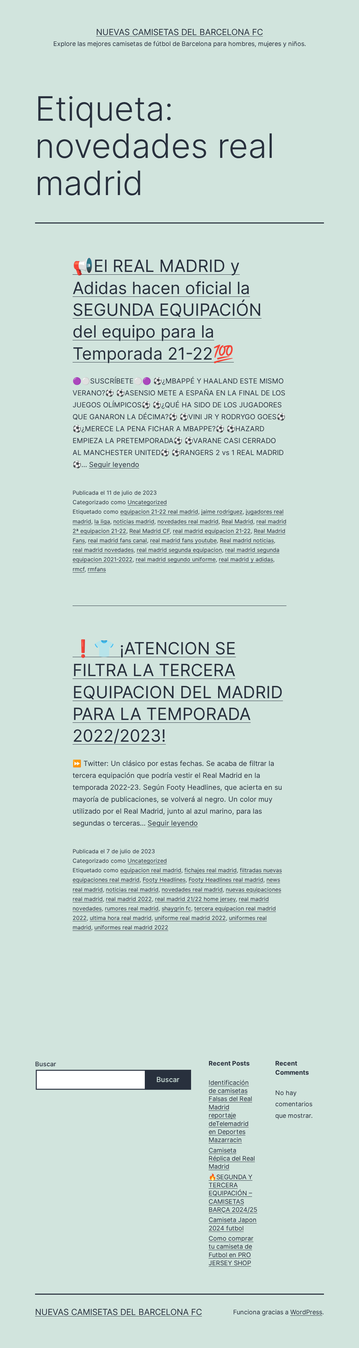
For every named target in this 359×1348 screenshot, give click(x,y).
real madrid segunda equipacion (179, 549)
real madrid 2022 (129, 898)
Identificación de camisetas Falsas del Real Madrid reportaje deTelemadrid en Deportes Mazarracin (230, 1111)
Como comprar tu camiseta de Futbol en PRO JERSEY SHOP (231, 1251)
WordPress (306, 1312)
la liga (102, 521)
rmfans (97, 569)
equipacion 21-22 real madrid (159, 511)
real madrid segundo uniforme (176, 559)
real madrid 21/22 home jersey (195, 898)
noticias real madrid (132, 889)
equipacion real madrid (150, 870)
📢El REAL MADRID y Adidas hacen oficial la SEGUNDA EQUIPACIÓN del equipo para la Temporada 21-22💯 (167, 309)
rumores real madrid (131, 908)
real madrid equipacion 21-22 (212, 530)
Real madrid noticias (247, 540)
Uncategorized (147, 502)
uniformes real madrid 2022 (131, 927)
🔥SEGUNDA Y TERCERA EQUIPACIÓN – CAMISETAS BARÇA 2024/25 (233, 1193)
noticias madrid (133, 521)
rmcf (78, 569)
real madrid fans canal (117, 540)
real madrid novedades (103, 549)
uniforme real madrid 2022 (190, 917)
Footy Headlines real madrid (226, 879)
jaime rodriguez (222, 511)
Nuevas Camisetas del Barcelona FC (179, 32)
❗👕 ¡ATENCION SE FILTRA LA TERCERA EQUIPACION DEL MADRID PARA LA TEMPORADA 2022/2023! (178, 692)
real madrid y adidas (246, 559)
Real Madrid (237, 521)
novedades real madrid (187, 521)
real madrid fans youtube (183, 540)
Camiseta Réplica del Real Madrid (232, 1158)
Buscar (45, 1064)
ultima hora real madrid (120, 917)
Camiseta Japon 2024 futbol (233, 1224)
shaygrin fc (176, 908)
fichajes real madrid (210, 870)
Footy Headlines (164, 879)
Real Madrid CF (149, 530)
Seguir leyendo (114, 464)
